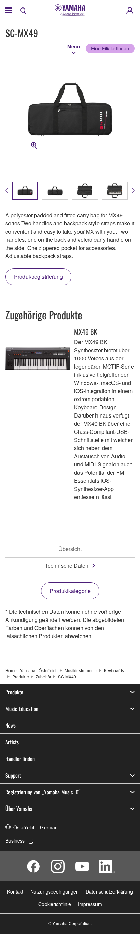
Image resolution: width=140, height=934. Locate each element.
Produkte (20, 676)
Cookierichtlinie (54, 904)
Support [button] (13, 775)
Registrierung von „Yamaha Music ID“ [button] (43, 792)
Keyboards (114, 670)
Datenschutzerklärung (109, 891)
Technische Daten (66, 566)
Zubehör (43, 676)
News (10, 725)
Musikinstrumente (81, 670)
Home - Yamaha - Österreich (31, 670)
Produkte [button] (14, 692)
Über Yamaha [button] (18, 808)
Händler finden (20, 758)
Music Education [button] (21, 708)
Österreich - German (35, 827)
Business (15, 840)
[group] (25, 191)
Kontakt (15, 891)
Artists (12, 742)
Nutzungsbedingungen (54, 891)
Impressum (90, 904)
